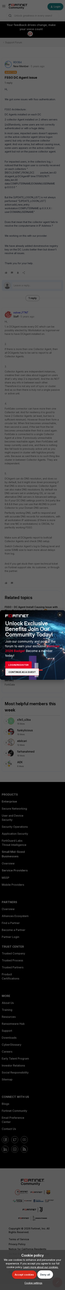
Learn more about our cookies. (40, 1267)
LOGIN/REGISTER (18, 664)
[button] (32, 1282)
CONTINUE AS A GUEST (22, 672)
